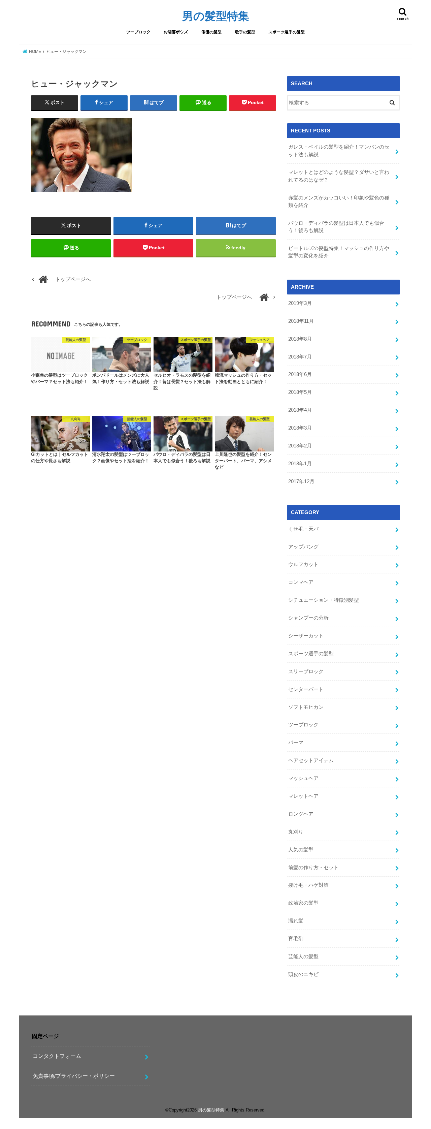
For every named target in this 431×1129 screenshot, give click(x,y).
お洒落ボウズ (176, 32)
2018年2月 (300, 445)
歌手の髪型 (245, 32)
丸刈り (295, 832)
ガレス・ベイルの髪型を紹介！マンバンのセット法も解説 (338, 150)
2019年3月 (300, 303)
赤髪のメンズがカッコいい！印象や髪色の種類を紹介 (338, 201)
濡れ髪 (295, 920)
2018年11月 (301, 321)
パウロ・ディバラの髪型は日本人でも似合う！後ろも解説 (336, 226)
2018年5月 (300, 392)
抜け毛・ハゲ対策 (308, 885)
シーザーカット (306, 635)
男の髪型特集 (215, 15)
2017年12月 (301, 481)
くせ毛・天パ (303, 529)
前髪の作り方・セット (313, 867)
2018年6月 (300, 374)
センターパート (306, 689)
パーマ (295, 742)
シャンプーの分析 (308, 618)
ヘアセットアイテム (311, 760)
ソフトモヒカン (306, 707)
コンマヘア (300, 582)
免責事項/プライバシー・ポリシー (74, 1076)
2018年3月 (300, 428)
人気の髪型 (300, 849)
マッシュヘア (303, 778)
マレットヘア (303, 796)
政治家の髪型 (303, 903)
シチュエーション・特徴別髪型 (323, 600)
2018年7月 (300, 356)
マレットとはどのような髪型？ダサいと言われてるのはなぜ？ (338, 175)
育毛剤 (295, 938)
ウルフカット (303, 564)
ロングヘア (300, 814)
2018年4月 (300, 410)
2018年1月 (300, 463)
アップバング (303, 547)
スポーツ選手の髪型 (286, 32)
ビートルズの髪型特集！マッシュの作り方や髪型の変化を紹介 (338, 252)
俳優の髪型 (211, 32)
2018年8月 (300, 339)
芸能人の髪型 (303, 956)
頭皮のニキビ (303, 974)
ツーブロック (138, 32)
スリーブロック (306, 671)
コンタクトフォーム (57, 1056)
